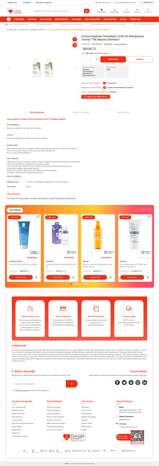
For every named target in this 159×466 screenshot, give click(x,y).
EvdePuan (100, 53)
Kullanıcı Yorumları (81, 112)
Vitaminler (16, 433)
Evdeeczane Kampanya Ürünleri (32, 29)
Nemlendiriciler (17, 410)
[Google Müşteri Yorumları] (74, 441)
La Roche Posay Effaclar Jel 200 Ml (23, 264)
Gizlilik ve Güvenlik (54, 420)
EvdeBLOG (26, 2)
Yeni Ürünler (86, 410)
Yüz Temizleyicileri (19, 407)
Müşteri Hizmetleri (88, 417)
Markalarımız (86, 426)
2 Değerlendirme (120, 44)
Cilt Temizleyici (43, 198)
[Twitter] (124, 382)
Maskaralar (16, 430)
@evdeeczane (104, 2)
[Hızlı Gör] (36, 277)
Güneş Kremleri (61, 19)
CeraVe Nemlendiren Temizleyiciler (62, 198)
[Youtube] (131, 382)
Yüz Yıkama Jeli (12, 198)
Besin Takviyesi (110, 19)
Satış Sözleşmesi (53, 413)
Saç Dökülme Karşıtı (20, 436)
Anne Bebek (19, 19)
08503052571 (148, 2)
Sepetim (84, 420)
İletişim (84, 430)
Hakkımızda (12, 2)
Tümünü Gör (135, 19)
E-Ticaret (71, 464)
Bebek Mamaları (18, 413)
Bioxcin (86, 261)
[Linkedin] (144, 382)
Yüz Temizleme (24, 198)
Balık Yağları (17, 426)
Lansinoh (49, 261)
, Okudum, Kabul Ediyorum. (32, 390)
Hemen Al (140, 59)
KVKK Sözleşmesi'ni (22, 390)
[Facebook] (117, 382)
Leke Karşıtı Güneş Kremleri (22, 423)
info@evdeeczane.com (127, 2)
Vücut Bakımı (45, 19)
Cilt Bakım (32, 19)
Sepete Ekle (113, 59)
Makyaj (123, 19)
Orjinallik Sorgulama (44, 2)
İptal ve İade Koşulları (55, 417)
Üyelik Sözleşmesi (54, 410)
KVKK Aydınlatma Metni (56, 423)
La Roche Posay (15, 261)
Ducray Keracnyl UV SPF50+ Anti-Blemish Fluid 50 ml (133, 265)
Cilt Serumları (17, 420)
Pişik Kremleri (17, 417)
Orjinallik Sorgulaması (55, 426)
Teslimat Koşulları (54, 407)
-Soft (66, 464)
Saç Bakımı (76, 19)
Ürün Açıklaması (37, 112)
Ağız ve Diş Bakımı (92, 19)
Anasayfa (13, 29)
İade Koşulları (123, 112)
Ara (86, 11)
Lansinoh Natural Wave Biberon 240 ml (61, 265)
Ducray (123, 261)
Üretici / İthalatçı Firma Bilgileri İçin (99, 92)
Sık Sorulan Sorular (54, 430)
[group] (42, 68)
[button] (9, 68)
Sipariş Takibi (86, 423)
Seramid (33, 198)
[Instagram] (137, 382)
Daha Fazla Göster (144, 210)
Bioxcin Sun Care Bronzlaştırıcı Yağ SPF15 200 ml (97, 265)
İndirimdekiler (86, 413)
